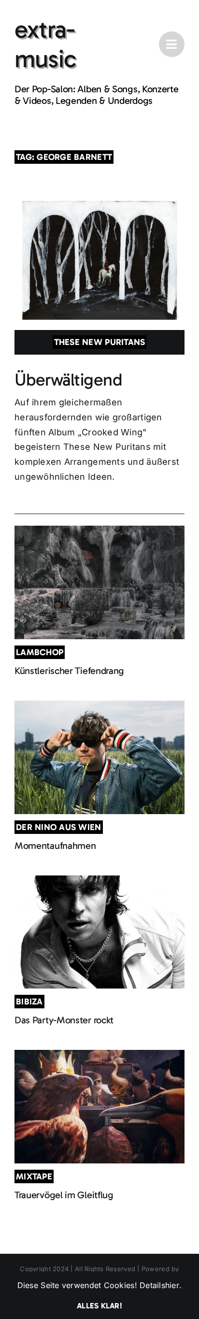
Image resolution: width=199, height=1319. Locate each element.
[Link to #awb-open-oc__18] (172, 44)
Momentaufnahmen (55, 845)
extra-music (45, 43)
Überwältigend (68, 379)
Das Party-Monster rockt (64, 1020)
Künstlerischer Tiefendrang (69, 670)
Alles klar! (99, 1305)
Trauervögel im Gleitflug (64, 1195)
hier (172, 1285)
